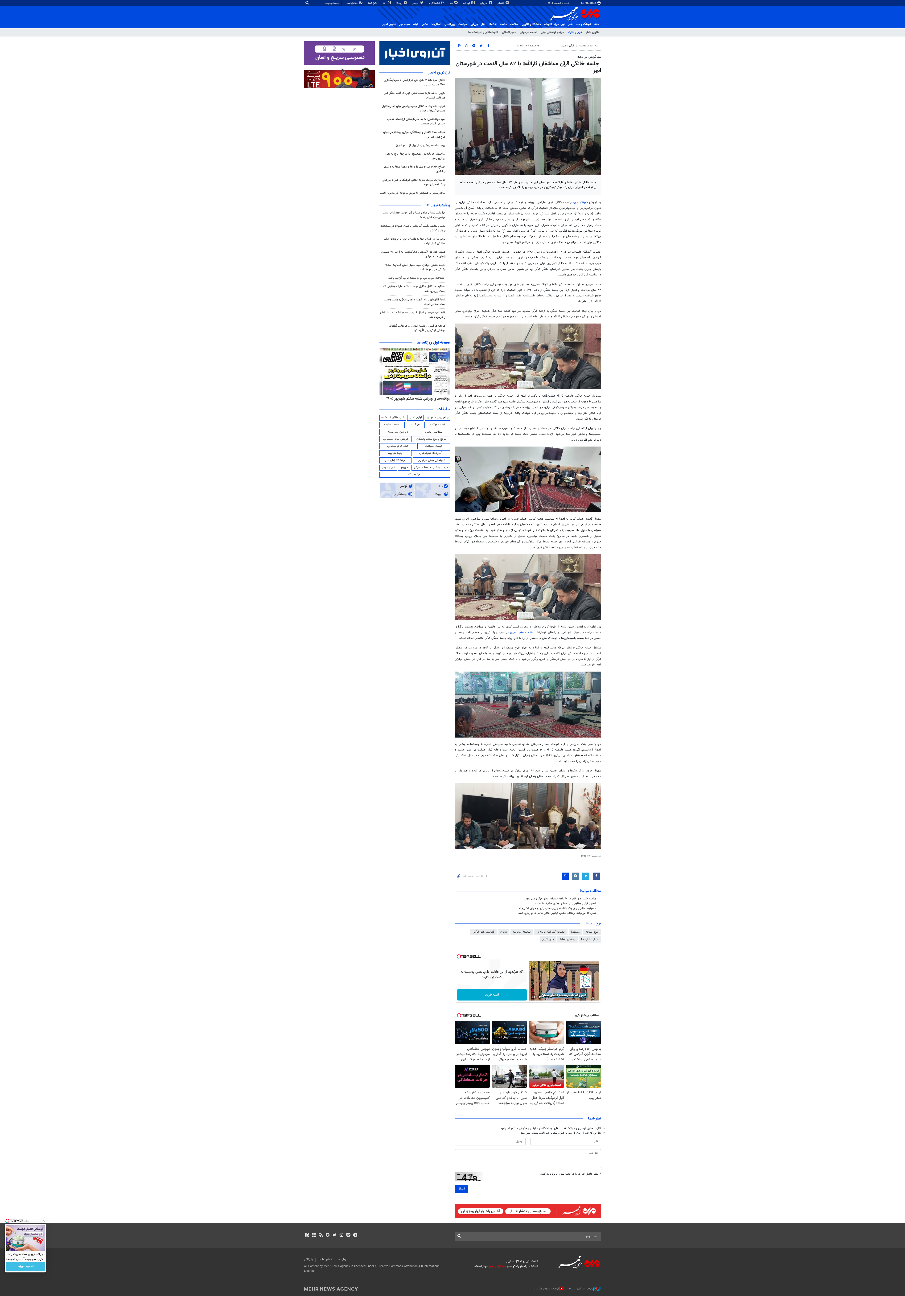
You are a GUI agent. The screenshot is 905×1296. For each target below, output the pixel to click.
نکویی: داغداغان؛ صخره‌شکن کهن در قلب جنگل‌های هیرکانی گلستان (414, 95)
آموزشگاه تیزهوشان (430, 453)
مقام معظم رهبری (521, 632)
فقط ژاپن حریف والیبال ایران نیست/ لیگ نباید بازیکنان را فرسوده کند (412, 315)
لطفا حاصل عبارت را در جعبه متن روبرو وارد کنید (570, 1174)
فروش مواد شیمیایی (395, 439)
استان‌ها (436, 24)
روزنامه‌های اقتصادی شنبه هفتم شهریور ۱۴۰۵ (416, 399)
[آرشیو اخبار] (314, 1235)
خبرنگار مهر (581, 202)
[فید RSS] (321, 1235)
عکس (425, 24)
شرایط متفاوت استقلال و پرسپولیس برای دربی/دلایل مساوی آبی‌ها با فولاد (413, 108)
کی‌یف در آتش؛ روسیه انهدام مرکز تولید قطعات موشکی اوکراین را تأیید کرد (417, 328)
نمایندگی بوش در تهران (431, 460)
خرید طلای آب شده (392, 417)
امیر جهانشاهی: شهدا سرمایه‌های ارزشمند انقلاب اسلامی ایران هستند (416, 121)
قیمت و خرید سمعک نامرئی (431, 467)
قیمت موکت (437, 424)
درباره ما (342, 1259)
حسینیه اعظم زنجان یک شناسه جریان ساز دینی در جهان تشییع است (555, 908)
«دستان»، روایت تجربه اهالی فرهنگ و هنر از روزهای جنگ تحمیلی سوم (414, 182)
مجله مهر (404, 24)
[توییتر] (334, 1235)
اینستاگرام (434, 3)
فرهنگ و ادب (583, 24)
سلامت (514, 24)
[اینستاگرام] (341, 1235)
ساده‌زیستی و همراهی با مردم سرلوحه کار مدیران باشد (412, 193)
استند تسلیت (392, 424)
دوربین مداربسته (397, 432)
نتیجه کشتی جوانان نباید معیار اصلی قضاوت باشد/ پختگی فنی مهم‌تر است (415, 267)
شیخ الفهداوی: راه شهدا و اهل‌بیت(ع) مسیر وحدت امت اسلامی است (414, 302)
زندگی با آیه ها (590, 939)
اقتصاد (493, 24)
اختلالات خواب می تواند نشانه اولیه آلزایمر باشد (416, 278)
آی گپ (467, 3)
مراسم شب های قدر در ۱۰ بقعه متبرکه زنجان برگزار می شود (560, 898)
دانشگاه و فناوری (531, 24)
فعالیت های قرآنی (483, 932)
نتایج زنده (373, 3)
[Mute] (540, 997)
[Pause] (533, 997)
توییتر (415, 3)
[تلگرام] (355, 1235)
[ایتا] (307, 1235)
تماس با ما (325, 1259)
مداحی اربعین (433, 432)
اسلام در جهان (528, 32)
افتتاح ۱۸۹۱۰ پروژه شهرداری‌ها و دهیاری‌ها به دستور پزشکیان (414, 169)
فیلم (415, 24)
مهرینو (404, 467)
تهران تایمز (388, 467)
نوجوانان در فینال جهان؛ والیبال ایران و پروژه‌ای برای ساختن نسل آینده (414, 241)
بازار (483, 24)
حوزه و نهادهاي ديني (552, 32)
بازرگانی (308, 1259)
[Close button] (43, 1220)
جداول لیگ (352, 3)
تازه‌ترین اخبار (439, 73)
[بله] (348, 1235)
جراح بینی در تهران (437, 417)
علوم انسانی (509, 32)
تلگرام (501, 3)
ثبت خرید (492, 995)
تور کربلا (415, 424)
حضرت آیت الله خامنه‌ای (551, 932)
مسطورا (575, 932)
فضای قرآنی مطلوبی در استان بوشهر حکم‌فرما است (565, 903)
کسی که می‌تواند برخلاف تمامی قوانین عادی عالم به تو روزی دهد (557, 913)
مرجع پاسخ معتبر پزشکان (431, 439)
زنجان (503, 932)
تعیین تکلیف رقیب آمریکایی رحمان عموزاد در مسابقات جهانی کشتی (412, 228)
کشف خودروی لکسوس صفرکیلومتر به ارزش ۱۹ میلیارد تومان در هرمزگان (413, 254)
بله (452, 3)
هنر (570, 24)
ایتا (385, 3)
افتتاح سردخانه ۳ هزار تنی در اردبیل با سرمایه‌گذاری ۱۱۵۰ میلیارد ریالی (414, 82)
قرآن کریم (548, 939)
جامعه (503, 24)
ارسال (461, 1188)
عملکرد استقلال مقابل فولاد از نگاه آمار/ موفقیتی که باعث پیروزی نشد (414, 288)
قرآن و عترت (575, 32)
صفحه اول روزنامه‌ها (433, 343)
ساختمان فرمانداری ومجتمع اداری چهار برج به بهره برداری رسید (415, 156)
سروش (484, 3)
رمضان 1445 (567, 939)
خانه (596, 24)
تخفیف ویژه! (25, 1266)
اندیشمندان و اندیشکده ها (483, 32)
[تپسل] (459, 956)
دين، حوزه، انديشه (554, 24)
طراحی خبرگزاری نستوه (580, 1289)
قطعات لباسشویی (397, 446)
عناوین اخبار (592, 32)
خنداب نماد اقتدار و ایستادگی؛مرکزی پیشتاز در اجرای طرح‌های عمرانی (414, 134)
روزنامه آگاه (415, 474)
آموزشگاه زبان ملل (395, 460)
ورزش (474, 24)
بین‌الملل (449, 24)
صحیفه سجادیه (522, 932)
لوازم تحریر (415, 417)
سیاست (463, 24)
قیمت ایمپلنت (433, 446)
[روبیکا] (328, 1235)
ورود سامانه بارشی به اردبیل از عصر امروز (420, 145)
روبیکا (399, 3)
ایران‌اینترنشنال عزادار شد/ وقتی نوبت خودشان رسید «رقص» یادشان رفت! (414, 215)
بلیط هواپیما (394, 453)
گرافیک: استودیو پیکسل (547, 1289)
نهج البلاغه (592, 932)
